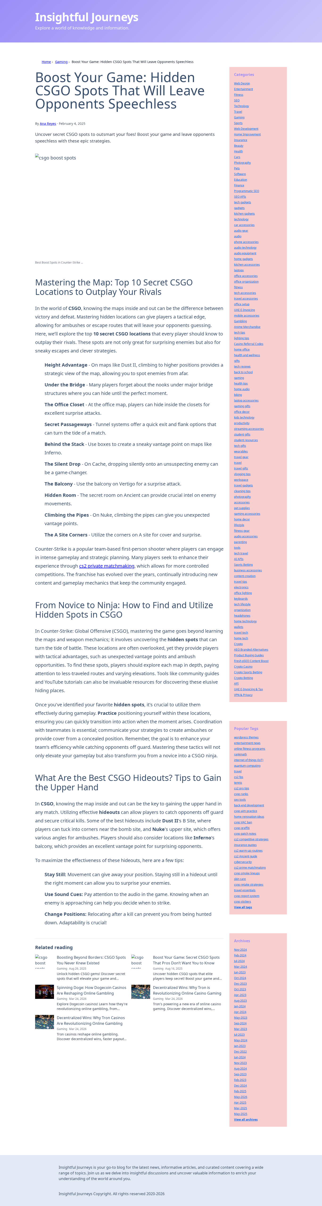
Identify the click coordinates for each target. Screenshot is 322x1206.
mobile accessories (246, 316)
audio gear (241, 231)
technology (241, 219)
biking (238, 395)
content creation (245, 576)
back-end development (249, 805)
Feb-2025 (240, 1091)
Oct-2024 (240, 978)
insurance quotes (245, 845)
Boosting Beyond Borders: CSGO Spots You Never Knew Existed (91, 960)
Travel (238, 112)
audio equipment (245, 253)
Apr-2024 (240, 1012)
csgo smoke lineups (247, 873)
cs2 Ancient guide (245, 856)
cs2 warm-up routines (248, 851)
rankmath (240, 754)
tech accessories (245, 293)
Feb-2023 (240, 1080)
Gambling (240, 321)
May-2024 (240, 1040)
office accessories (246, 276)
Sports (238, 123)
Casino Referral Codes (248, 344)
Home (46, 61)
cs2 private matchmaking (106, 566)
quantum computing (247, 766)
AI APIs (239, 559)
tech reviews (242, 366)
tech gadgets (242, 202)
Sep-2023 (240, 1074)
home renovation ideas (249, 817)
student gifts (242, 434)
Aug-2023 (240, 1001)
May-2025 (240, 1114)
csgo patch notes (245, 834)
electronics (241, 587)
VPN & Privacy (243, 695)
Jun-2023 (240, 972)
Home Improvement (247, 134)
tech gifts (240, 446)
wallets (238, 627)
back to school (243, 372)
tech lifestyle (242, 604)
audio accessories (246, 536)
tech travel (241, 553)
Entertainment (243, 89)
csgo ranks (241, 794)
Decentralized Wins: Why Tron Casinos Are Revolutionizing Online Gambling (91, 1020)
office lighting (243, 593)
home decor (242, 519)
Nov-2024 (240, 950)
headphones (242, 616)
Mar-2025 (240, 1108)
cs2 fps (238, 777)
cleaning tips (242, 491)
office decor (242, 412)
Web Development (246, 129)
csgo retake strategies (248, 885)
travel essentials (245, 890)
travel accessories (246, 299)
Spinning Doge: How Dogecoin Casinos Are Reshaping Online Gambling (91, 990)
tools (237, 548)
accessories (242, 502)
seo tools (240, 800)
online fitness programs (249, 749)
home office (242, 350)
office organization (246, 282)
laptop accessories (246, 400)
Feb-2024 (240, 955)
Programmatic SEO (246, 191)
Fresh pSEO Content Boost (251, 661)
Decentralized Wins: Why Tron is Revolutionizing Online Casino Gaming (187, 990)
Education (240, 180)
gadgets (239, 208)
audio (237, 236)
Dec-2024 (240, 1086)
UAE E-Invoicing (244, 310)
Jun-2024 (240, 1057)
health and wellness (247, 355)
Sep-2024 (240, 1023)
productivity (241, 423)
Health (238, 151)
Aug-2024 (240, 1069)
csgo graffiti (242, 828)
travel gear (241, 457)
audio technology (245, 248)
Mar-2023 (240, 1029)
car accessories (244, 225)
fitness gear (242, 531)
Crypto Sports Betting (248, 672)
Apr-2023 (240, 995)
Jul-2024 (239, 961)
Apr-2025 (240, 1103)
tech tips (239, 333)
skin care (240, 879)
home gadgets (243, 259)
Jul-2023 (239, 1035)
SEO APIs (240, 197)
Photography (242, 163)
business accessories (248, 570)
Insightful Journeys (86, 17)
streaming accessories (249, 429)
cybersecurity (243, 862)
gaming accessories (247, 514)
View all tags (243, 907)
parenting (240, 542)
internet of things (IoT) (248, 760)
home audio (242, 389)
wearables (241, 451)
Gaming (61, 61)
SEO (236, 100)
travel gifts (241, 468)
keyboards (241, 599)
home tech (241, 638)
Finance (239, 185)
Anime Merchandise (247, 327)
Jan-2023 (240, 1046)
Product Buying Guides (249, 655)
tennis (238, 783)
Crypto (238, 644)
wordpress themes (246, 737)
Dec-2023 (240, 984)
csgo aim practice (245, 811)
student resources (246, 440)
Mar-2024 (240, 967)
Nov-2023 (240, 1063)
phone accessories (246, 242)
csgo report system (246, 896)
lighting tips (241, 338)
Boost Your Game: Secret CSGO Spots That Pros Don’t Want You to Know (186, 960)
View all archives (246, 1120)
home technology (245, 621)
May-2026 (240, 1097)
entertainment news (247, 743)
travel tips (240, 582)
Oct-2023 (240, 989)
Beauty (238, 146)
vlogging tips (242, 474)
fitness (238, 287)
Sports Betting (243, 565)
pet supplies (242, 508)
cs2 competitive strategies (251, 839)
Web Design (242, 83)
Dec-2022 (240, 1052)
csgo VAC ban (243, 822)
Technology (241, 106)
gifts (237, 361)
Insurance (240, 140)
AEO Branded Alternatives (251, 650)
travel (238, 463)
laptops (239, 270)
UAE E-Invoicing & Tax (248, 689)
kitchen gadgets (244, 214)
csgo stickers (242, 902)
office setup (241, 304)
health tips (241, 383)
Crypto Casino (243, 667)
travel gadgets (243, 485)
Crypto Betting (243, 678)
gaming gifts (242, 406)
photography (242, 497)
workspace (241, 480)
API (236, 684)
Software (240, 174)
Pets (237, 168)
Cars (237, 157)
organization (242, 610)
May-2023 (240, 1018)
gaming (239, 378)
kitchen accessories (247, 265)
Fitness (238, 95)
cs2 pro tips (241, 788)
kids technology (244, 417)
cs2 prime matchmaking (250, 868)
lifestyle (239, 525)
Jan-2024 (240, 1006)
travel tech (241, 633)
